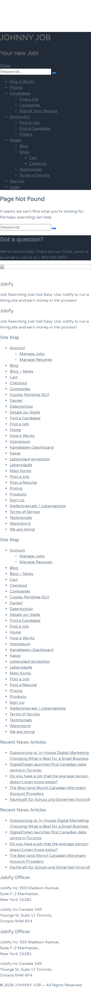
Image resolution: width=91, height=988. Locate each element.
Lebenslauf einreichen (30, 459)
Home (15, 429)
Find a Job (29, 99)
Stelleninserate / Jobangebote (38, 506)
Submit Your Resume (38, 111)
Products (18, 494)
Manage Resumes (35, 359)
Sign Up (17, 181)
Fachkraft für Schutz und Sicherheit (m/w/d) (50, 799)
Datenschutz (21, 406)
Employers (20, 116)
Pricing (16, 87)
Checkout (38, 163)
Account (17, 348)
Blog (23, 146)
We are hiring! (22, 529)
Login (15, 187)
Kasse (15, 453)
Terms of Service (34, 175)
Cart (33, 157)
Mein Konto (20, 470)
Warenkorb (20, 523)
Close (5, 65)
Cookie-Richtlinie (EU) (29, 394)
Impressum (20, 441)
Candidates (20, 93)
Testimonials (30, 169)
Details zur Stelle (25, 412)
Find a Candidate (34, 128)
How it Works (22, 81)
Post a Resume (23, 482)
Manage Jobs (32, 353)
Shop (24, 151)
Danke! (16, 400)
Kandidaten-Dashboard (31, 447)
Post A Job (29, 122)
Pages (15, 140)
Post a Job (19, 476)
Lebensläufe (21, 465)
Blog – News (21, 371)
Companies (29, 105)
